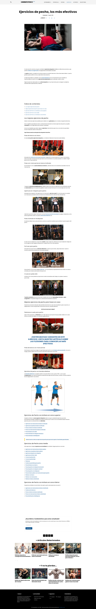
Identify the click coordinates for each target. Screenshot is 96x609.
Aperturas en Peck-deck (31, 455)
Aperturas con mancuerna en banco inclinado (36, 423)
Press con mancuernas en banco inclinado (36, 429)
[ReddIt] (54, 18)
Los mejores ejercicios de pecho (32, 106)
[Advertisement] (48, 60)
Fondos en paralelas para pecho (33, 463)
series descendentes (45, 215)
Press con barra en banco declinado (34, 492)
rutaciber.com (62, 607)
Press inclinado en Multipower (33, 435)
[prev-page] (15, 560)
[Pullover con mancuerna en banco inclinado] (39, 548)
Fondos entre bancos (30, 490)
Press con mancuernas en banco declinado (36, 494)
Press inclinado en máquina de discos (34, 433)
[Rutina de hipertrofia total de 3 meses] (23, 573)
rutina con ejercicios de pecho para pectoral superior (45, 439)
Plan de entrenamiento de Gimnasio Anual (39, 581)
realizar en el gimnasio (33, 70)
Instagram (59, 596)
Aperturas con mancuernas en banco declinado (37, 488)
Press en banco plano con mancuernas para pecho (37, 473)
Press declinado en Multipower (33, 496)
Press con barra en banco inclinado (34, 427)
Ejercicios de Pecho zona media (32, 112)
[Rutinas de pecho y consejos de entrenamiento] (23, 548)
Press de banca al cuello (31, 431)
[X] (49, 18)
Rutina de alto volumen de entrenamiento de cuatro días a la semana (56, 582)
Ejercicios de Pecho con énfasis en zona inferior (36, 114)
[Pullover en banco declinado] (56, 548)
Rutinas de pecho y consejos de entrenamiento (23, 555)
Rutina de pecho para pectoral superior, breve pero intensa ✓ (72, 556)
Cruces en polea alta (30, 457)
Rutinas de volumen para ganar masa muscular (72, 581)
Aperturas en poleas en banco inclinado (35, 425)
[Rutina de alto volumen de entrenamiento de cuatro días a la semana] (56, 573)
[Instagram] (56, 597)
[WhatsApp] (52, 18)
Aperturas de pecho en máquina (33, 453)
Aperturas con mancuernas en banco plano (36, 449)
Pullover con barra (30, 475)
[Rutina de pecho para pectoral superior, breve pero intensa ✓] (73, 548)
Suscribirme (29, 528)
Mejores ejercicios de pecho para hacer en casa (36, 108)
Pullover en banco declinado (32, 479)
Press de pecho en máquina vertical (34, 469)
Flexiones (28, 461)
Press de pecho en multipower (33, 471)
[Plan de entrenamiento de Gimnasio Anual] (39, 573)
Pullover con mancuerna (31, 477)
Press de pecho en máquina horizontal (35, 467)
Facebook (52, 596)
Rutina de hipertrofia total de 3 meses (22, 581)
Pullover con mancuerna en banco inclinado (39, 555)
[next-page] (17, 560)
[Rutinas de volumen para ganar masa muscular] (73, 573)
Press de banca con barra (32, 465)
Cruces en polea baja (30, 459)
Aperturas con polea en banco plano (34, 451)
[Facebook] (47, 18)
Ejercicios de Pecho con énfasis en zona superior (36, 110)
